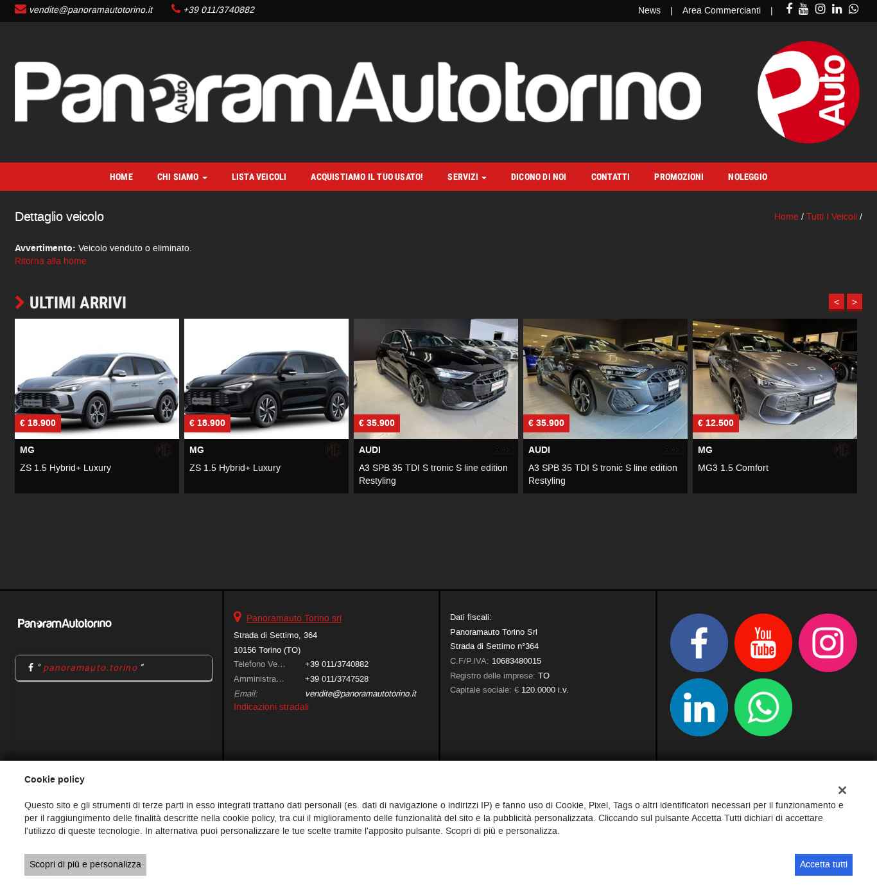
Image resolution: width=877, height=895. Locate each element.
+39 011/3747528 (337, 678)
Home (121, 177)
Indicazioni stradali (271, 707)
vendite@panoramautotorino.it (90, 10)
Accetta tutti (823, 864)
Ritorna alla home (51, 261)
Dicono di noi (539, 177)
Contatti (610, 177)
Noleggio (747, 177)
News (649, 10)
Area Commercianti (721, 10)
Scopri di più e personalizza (85, 864)
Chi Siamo (179, 177)
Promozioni (679, 177)
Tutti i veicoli (831, 217)
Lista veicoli (259, 177)
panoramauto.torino (90, 667)
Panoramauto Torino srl (294, 618)
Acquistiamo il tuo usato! (367, 177)
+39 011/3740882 (218, 10)
